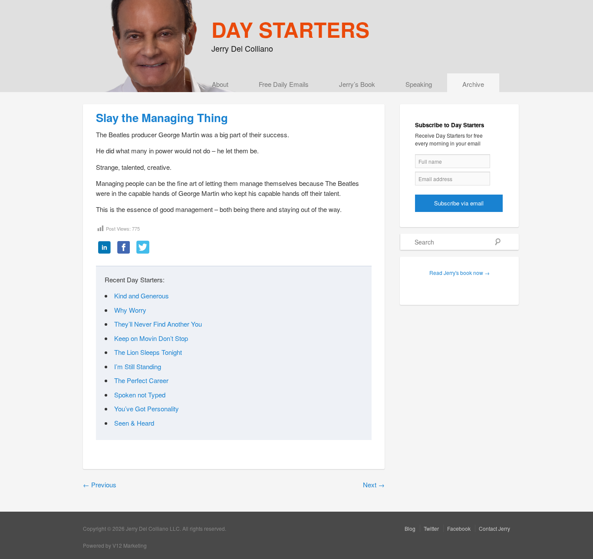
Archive (473, 84)
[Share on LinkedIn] (104, 248)
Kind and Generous (141, 295)
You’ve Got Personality (146, 408)
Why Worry (130, 309)
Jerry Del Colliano (242, 48)
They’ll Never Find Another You (158, 323)
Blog (410, 528)
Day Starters (290, 29)
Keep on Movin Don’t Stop (151, 338)
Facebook (459, 528)
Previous (99, 484)
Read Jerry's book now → (459, 272)
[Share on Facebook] (123, 248)
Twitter (431, 528)
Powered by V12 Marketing (115, 545)
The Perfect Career (141, 380)
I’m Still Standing (137, 366)
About (220, 84)
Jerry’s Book (357, 84)
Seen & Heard (134, 422)
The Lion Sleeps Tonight (148, 352)
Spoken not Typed (139, 394)
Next (374, 484)
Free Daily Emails (284, 84)
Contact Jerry (494, 528)
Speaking (418, 84)
